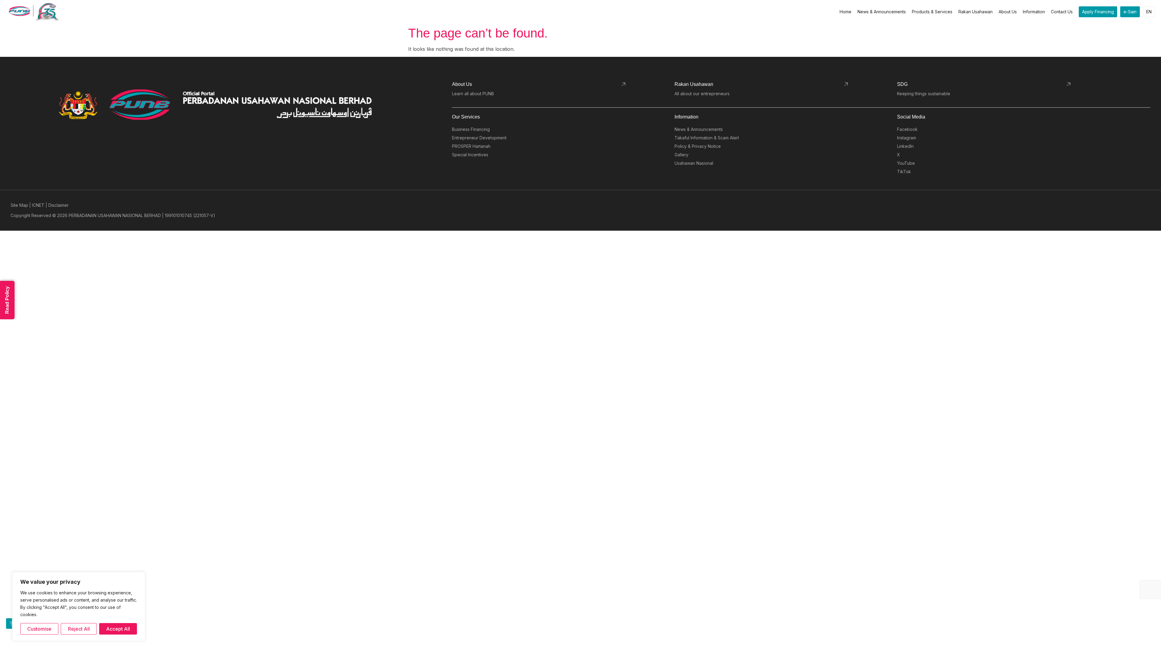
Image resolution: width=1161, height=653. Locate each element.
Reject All (79, 629)
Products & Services (932, 11)
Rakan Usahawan (975, 11)
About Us (1008, 11)
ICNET (38, 205)
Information (1034, 11)
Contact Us (1062, 11)
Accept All (118, 629)
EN (1149, 11)
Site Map (19, 205)
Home (845, 11)
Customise (39, 629)
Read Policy (7, 300)
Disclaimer (58, 205)
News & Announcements (881, 11)
